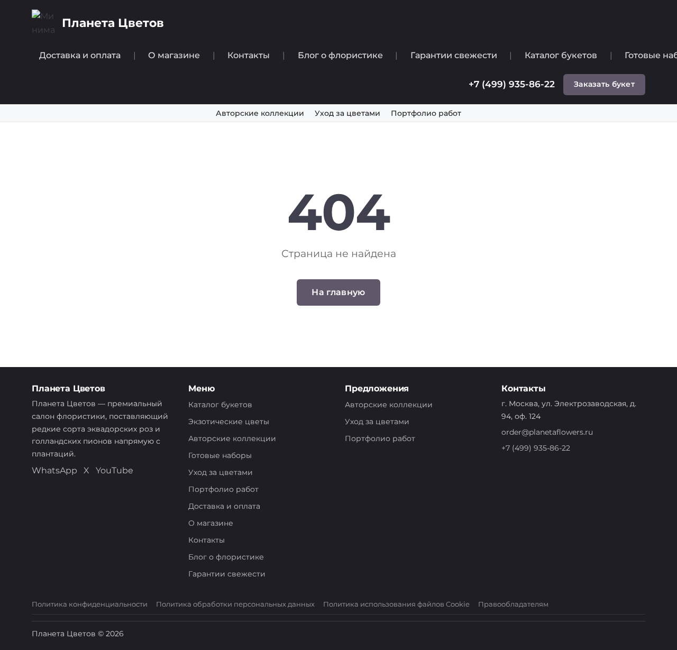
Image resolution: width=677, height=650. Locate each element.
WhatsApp (54, 470)
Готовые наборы (220, 455)
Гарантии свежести (453, 55)
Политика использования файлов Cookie (396, 604)
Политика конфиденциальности (90, 604)
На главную (338, 292)
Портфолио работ (426, 113)
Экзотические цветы (228, 421)
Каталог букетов (561, 55)
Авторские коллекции (260, 113)
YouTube (114, 470)
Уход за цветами (347, 113)
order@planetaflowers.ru (547, 432)
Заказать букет (604, 84)
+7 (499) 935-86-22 (512, 84)
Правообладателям (513, 604)
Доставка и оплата (80, 55)
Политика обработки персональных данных (235, 604)
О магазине (174, 55)
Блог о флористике (340, 55)
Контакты (248, 55)
